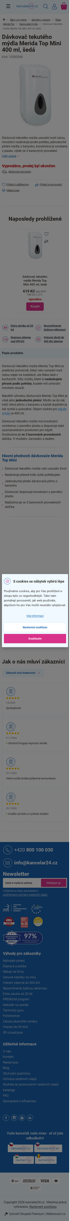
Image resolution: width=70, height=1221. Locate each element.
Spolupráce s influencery (19, 1101)
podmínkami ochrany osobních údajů (25, 894)
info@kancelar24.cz (36, 863)
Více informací (35, 615)
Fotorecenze (11, 1016)
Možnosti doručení (20, 171)
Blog (6, 1068)
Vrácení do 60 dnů (15, 1027)
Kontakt (8, 1057)
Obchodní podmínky (17, 1073)
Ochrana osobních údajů (20, 1079)
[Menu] (8, 6)
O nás (7, 1051)
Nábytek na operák (16, 1005)
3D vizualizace (13, 1032)
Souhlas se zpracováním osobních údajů (31, 1084)
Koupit (35, 306)
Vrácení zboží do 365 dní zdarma (54, 339)
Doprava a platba (14, 966)
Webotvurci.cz (56, 1214)
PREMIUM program (16, 999)
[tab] (14, 353)
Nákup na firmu (13, 971)
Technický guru (13, 1010)
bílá (45, 560)
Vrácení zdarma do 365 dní (21, 983)
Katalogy (9, 1090)
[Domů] (6, 19)
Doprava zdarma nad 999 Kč (21, 339)
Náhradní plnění (14, 961)
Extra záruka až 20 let (22, 327)
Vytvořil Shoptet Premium (26, 1214)
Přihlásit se (53, 883)
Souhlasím (35, 638)
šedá (38, 560)
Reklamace (10, 1062)
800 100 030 (33, 850)
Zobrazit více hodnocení (20, 672)
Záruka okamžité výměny (20, 1021)
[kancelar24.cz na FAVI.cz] (9, 924)
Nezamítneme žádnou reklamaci (55, 327)
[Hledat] (46, 7)
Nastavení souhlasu (35, 627)
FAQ (6, 1095)
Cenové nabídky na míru (19, 977)
